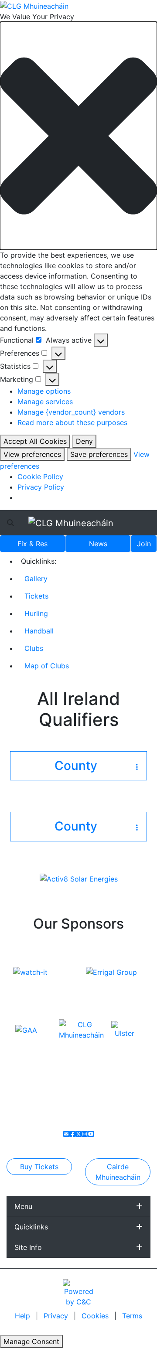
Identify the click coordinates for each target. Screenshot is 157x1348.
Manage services (45, 401)
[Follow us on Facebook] (72, 1134)
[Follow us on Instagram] (85, 1134)
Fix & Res (32, 543)
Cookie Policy (40, 476)
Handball (39, 630)
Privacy (57, 1315)
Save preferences (99, 454)
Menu (23, 1206)
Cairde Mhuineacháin (118, 1171)
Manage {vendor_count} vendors (71, 412)
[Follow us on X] (78, 1134)
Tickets (36, 596)
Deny (84, 441)
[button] (78, 136)
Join (144, 543)
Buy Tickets (39, 1166)
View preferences (32, 454)
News (98, 543)
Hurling (36, 613)
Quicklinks (31, 1226)
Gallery (36, 578)
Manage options (44, 391)
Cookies (95, 1315)
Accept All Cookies (35, 441)
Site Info (28, 1247)
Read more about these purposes (72, 422)
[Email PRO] (66, 1134)
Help (23, 1315)
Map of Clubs (46, 665)
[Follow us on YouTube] (91, 1134)
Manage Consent (31, 1341)
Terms (132, 1315)
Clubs (33, 648)
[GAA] (26, 1029)
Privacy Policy (40, 487)
